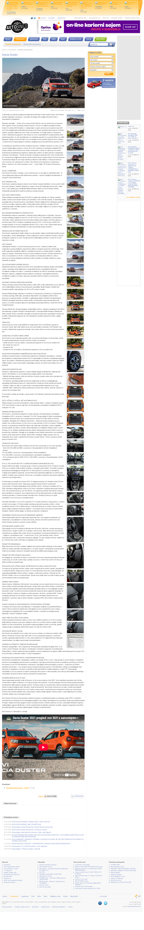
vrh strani (103, 896)
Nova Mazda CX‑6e (45, 866)
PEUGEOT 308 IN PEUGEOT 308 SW (123, 868)
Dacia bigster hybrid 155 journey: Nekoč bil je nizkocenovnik (32, 827)
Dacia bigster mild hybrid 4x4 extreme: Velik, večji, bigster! (31, 832)
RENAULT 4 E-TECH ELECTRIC (121, 882)
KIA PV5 (42, 872)
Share (41, 796)
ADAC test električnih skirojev (13, 880)
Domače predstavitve (25, 49)
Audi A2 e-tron (44, 885)
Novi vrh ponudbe (45, 887)
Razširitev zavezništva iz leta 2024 (50, 874)
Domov (4, 49)
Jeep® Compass (116, 874)
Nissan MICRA (115, 872)
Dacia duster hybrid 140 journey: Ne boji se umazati (29, 829)
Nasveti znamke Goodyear (47, 864)
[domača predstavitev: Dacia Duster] (75, 120)
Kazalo (70, 907)
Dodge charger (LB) (10, 872)
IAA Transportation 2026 (11, 866)
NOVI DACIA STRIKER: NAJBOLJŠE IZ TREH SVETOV (31, 822)
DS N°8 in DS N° (116, 880)
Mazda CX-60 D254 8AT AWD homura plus (88, 866)
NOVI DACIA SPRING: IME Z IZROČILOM (26, 824)
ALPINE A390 (115, 864)
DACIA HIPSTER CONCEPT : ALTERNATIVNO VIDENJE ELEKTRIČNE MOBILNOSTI (41, 843)
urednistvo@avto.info (134, 906)
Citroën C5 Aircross (117, 878)
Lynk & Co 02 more (81, 879)
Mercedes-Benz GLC (117, 866)
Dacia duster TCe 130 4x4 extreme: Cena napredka (29, 846)
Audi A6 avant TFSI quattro (84, 886)
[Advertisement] (129, 78)
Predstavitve (12, 49)
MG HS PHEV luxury (81, 881)
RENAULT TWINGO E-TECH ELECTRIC (123, 870)
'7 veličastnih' (8, 870)
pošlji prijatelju (79, 796)
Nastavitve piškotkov (58, 907)
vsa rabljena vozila (133, 197)
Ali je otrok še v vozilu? (11, 868)
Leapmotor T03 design (82, 864)
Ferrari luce (7, 878)
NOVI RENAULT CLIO (118, 876)
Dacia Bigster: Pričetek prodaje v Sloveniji (26, 849)
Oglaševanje (46, 907)
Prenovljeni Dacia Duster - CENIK (17, 788)
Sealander (7, 864)
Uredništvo (35, 907)
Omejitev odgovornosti (22, 907)
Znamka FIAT (8, 876)
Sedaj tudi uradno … (10, 882)
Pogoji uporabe (7, 907)
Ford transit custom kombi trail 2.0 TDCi (87, 888)
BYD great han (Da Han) (11, 874)
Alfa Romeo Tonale (45, 876)
